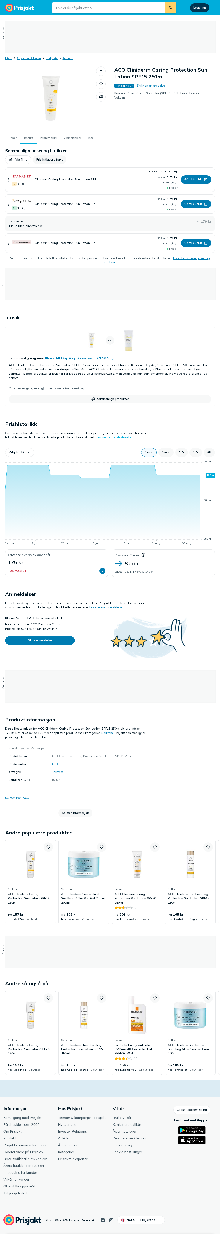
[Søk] (170, 7)
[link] (110, 366)
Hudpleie (52, 58)
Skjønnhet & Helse (29, 58)
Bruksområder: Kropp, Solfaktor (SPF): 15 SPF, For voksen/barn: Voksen (159, 95)
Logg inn (199, 7)
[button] (101, 71)
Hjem (8, 58)
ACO (55, 764)
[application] (110, 503)
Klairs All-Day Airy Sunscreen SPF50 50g (79, 358)
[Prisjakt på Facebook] (102, 1220)
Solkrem (68, 58)
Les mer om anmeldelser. (106, 607)
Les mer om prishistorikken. (115, 437)
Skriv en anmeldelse (151, 85)
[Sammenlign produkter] (101, 97)
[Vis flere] (8, 179)
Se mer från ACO (17, 798)
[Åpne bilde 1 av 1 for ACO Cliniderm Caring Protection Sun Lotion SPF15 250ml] (50, 98)
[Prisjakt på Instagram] (111, 1220)
